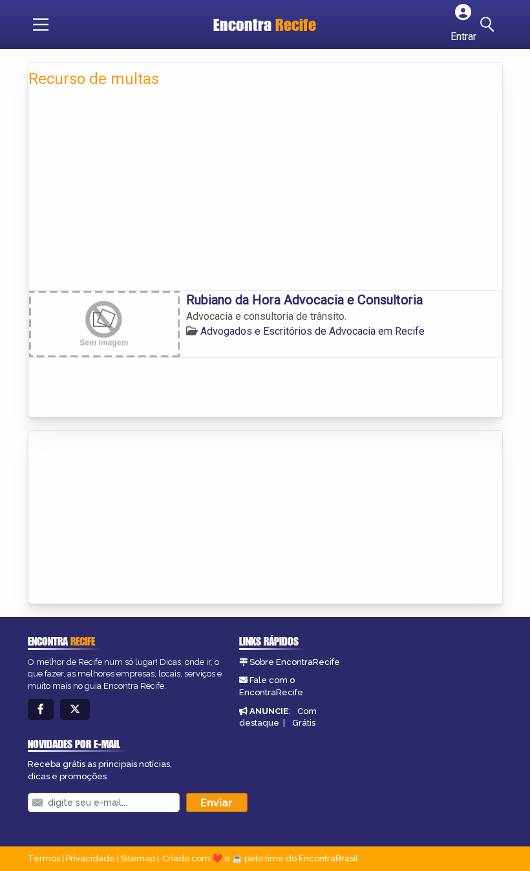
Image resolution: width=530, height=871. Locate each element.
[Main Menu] (41, 24)
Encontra (264, 24)
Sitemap (138, 858)
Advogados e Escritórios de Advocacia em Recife (312, 331)
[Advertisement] (265, 193)
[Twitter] (75, 709)
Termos (44, 858)
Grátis (303, 723)
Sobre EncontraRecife (294, 662)
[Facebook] (41, 709)
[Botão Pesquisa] (489, 24)
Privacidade (90, 858)
